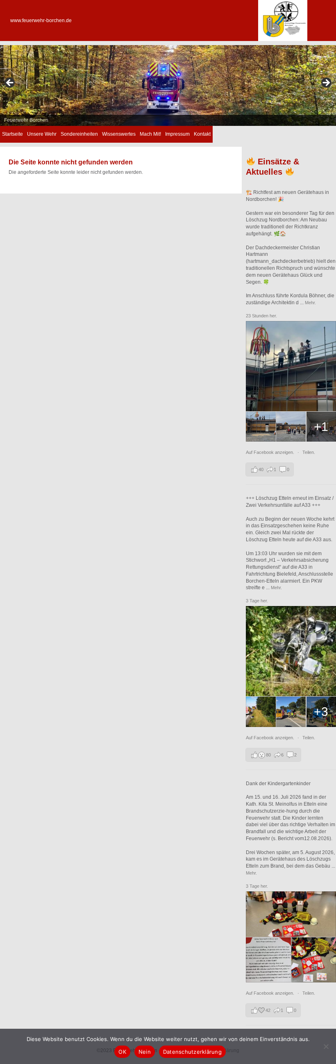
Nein (144, 1051)
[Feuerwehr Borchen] (282, 39)
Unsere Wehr (42, 134)
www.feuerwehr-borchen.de (41, 20)
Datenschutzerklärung (192, 1051)
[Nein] (326, 1046)
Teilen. (308, 452)
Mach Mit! (150, 134)
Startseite (12, 134)
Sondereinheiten (79, 134)
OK (122, 1051)
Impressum (177, 134)
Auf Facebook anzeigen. (270, 452)
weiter (326, 83)
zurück (10, 83)
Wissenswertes (119, 134)
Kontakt (202, 134)
